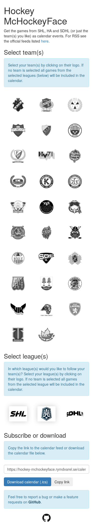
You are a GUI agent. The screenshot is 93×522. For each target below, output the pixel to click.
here (45, 41)
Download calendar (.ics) (27, 481)
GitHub (34, 501)
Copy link (62, 481)
